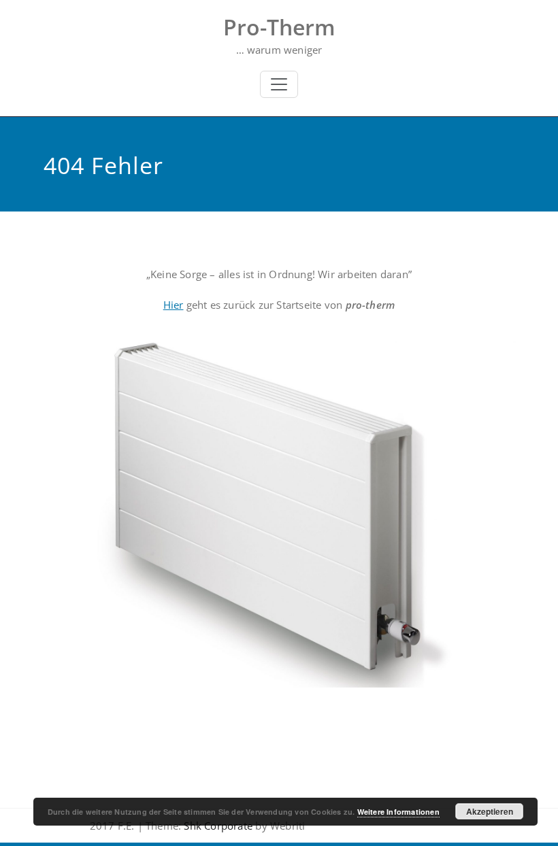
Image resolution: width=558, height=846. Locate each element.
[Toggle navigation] (279, 84)
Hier (173, 304)
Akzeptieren (489, 811)
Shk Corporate (216, 825)
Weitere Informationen (398, 812)
